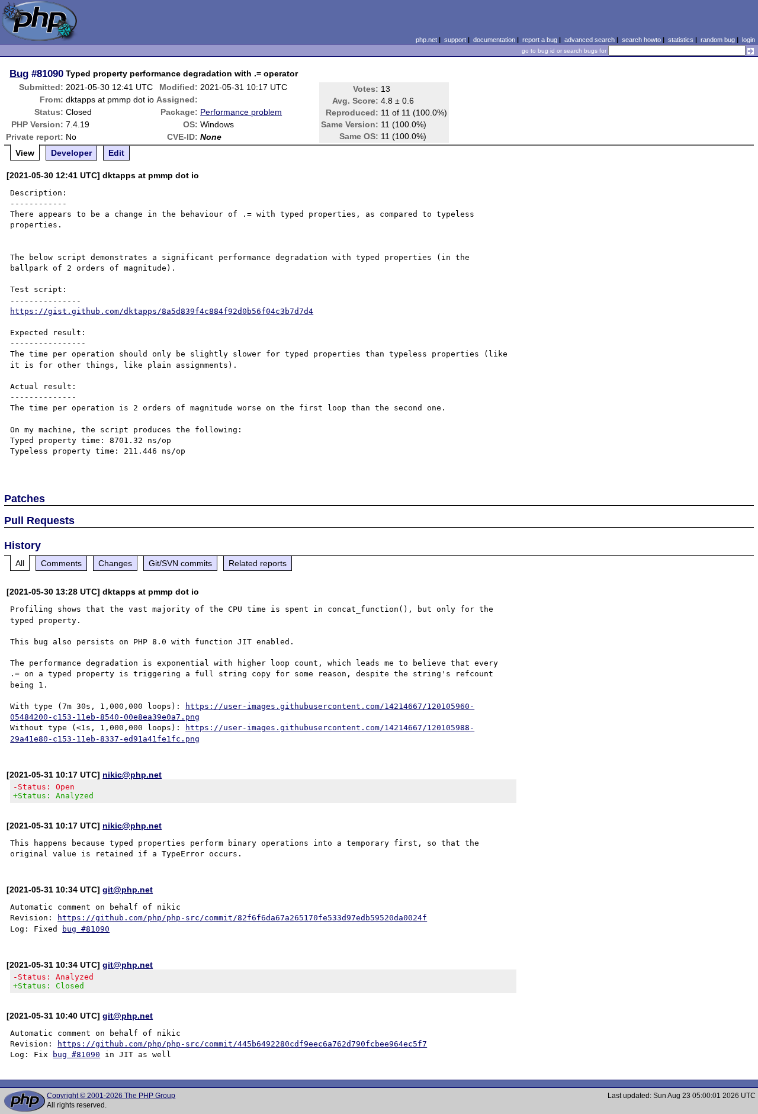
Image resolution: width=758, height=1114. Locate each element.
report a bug (539, 39)
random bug (718, 39)
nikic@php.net (132, 774)
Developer (71, 153)
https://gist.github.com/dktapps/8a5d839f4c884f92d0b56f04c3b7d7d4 (161, 311)
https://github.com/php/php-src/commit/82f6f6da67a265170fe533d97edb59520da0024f (242, 917)
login (748, 39)
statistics (680, 39)
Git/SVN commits (180, 563)
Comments (61, 563)
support (455, 39)
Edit (116, 153)
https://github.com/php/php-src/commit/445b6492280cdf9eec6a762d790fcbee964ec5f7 (242, 1043)
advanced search (589, 39)
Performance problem (241, 112)
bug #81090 (86, 928)
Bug (18, 73)
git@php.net (127, 889)
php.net (426, 39)
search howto (641, 39)
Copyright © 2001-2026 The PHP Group (111, 1095)
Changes (115, 563)
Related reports (258, 563)
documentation (494, 39)
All (19, 563)
